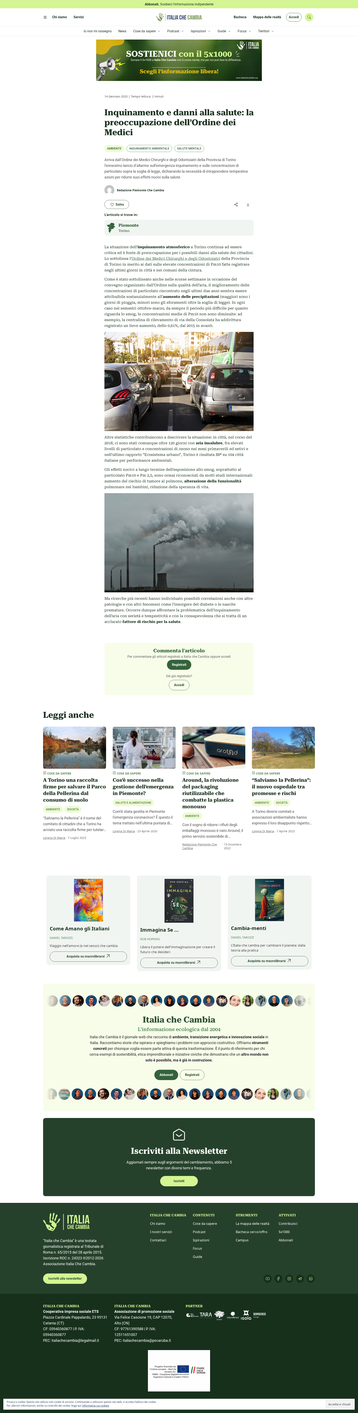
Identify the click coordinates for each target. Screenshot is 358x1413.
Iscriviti (179, 1181)
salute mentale (189, 148)
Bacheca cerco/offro (251, 1232)
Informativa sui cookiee (95, 1405)
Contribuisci (288, 1223)
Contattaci (158, 1240)
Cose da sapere (205, 1223)
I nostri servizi (161, 1232)
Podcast (199, 1232)
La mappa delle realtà (252, 1223)
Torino (124, 231)
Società (73, 809)
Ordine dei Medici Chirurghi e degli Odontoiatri (176, 258)
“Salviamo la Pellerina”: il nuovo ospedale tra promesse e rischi (281, 786)
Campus (242, 1240)
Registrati (179, 665)
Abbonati (166, 1075)
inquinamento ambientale (149, 148)
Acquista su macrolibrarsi (86, 956)
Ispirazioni (201, 1240)
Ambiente (114, 148)
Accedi (294, 17)
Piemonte (129, 225)
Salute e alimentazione (133, 802)
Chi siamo (157, 1223)
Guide (197, 1256)
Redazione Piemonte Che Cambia (199, 846)
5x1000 (284, 1232)
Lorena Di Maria (54, 838)
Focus (197, 1248)
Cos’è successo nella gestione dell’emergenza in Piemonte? (143, 786)
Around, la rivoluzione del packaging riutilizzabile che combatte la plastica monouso (210, 793)
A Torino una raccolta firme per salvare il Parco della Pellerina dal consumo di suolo (74, 790)
